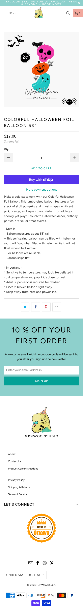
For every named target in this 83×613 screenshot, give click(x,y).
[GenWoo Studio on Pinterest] (52, 563)
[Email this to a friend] (56, 307)
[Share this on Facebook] (35, 307)
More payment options (41, 189)
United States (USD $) (23, 575)
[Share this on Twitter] (25, 307)
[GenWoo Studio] (39, 13)
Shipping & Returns (19, 487)
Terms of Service (17, 494)
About (12, 454)
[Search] (68, 13)
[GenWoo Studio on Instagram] (45, 563)
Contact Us (14, 461)
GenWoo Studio (45, 585)
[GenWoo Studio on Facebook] (38, 563)
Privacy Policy (16, 479)
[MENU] (2, 13)
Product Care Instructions (23, 468)
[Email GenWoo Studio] (31, 563)
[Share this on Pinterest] (46, 307)
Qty (6, 149)
